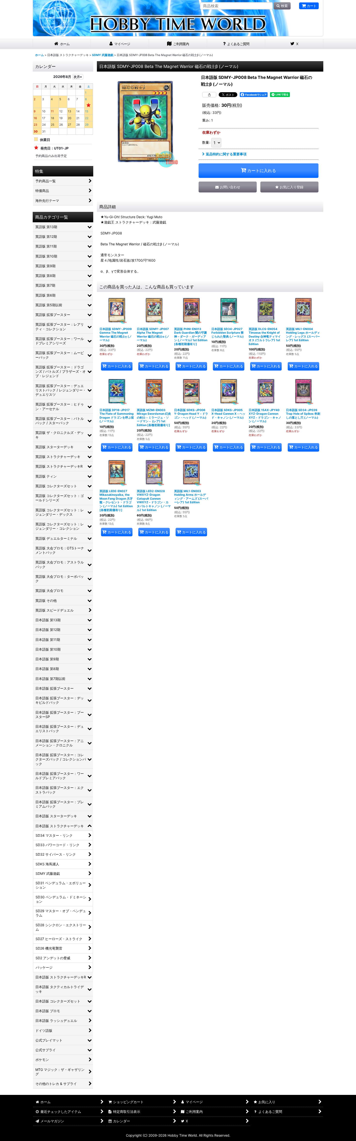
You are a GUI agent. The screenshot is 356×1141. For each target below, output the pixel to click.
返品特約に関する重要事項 (226, 154)
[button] (289, 187)
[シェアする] (209, 94)
